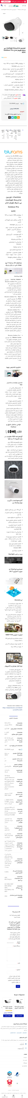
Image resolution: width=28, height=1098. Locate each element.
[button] (23, 23)
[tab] (13, 718)
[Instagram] (9, 117)
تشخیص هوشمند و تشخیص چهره (14, 384)
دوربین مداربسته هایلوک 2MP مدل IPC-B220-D (7, 1009)
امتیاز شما (18, 942)
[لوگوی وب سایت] (13, 6)
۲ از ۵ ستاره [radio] (11, 942)
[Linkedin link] (12, 4)
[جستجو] (5, 5)
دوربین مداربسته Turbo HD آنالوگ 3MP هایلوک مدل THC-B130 (19, 1009)
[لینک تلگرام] (9, 4)
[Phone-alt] (18, 117)
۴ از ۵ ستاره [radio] (9, 942)
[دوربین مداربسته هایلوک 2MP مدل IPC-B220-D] (7, 1001)
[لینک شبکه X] (16, 4)
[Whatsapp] (15, 117)
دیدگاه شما (16, 946)
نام (18, 963)
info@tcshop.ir (21, 1049)
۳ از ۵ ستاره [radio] (10, 942)
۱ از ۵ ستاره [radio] (13, 942)
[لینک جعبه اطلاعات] (14, 96)
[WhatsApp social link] (11, 4)
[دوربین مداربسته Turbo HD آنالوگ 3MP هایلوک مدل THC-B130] (19, 1001)
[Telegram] (12, 117)
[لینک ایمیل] (14, 4)
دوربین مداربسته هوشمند (8, 10)
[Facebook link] (18, 4)
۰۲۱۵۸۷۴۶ (22, 1044)
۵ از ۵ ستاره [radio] (7, 942)
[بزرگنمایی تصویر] (22, 32)
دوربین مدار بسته (23, 10)
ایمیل (18, 970)
